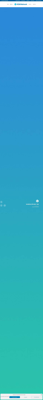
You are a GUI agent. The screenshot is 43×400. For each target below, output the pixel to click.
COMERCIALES (28, 0)
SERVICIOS (11, 4)
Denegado (25, 397)
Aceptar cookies (14, 397)
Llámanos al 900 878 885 (5, 0)
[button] (41, 394)
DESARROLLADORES (18, 0)
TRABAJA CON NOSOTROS (38, 0)
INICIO (8, 4)
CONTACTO (34, 4)
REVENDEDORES (32, 0)
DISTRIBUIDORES (23, 0)
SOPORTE (30, 4)
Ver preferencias (36, 397)
